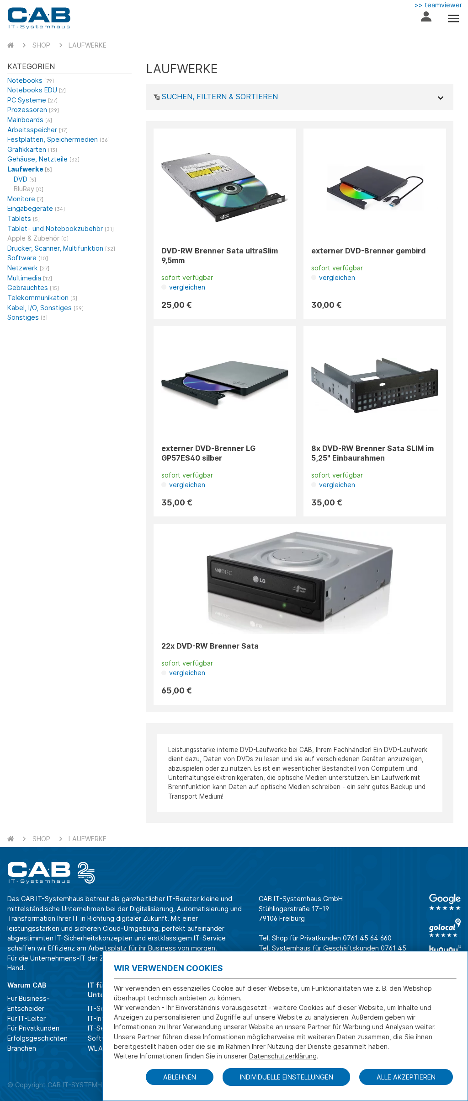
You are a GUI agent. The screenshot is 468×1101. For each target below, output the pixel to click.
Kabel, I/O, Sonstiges (45, 308)
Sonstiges (27, 317)
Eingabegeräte (36, 208)
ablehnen (179, 1077)
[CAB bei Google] (445, 902)
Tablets (23, 218)
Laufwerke (87, 45)
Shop (41, 45)
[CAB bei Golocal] (445, 927)
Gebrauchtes (33, 287)
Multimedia (29, 278)
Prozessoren (33, 109)
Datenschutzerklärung (283, 1056)
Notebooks (30, 80)
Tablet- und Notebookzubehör (60, 228)
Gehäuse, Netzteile (43, 159)
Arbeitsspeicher (37, 130)
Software (27, 258)
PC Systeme (32, 100)
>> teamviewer (438, 5)
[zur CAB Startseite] (38, 18)
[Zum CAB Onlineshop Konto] (426, 18)
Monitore (25, 199)
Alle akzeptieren (406, 1077)
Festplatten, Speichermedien (58, 139)
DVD (25, 179)
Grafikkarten (32, 149)
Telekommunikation (42, 297)
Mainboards (29, 120)
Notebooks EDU (36, 90)
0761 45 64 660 (367, 938)
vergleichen (186, 287)
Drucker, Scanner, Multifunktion (61, 248)
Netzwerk (28, 268)
